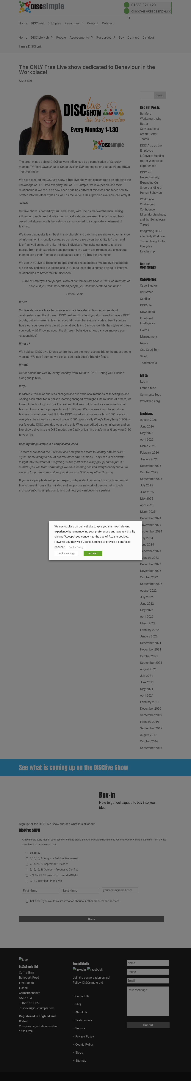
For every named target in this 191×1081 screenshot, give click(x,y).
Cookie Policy (76, 547)
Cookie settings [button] (66, 553)
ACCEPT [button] (93, 553)
